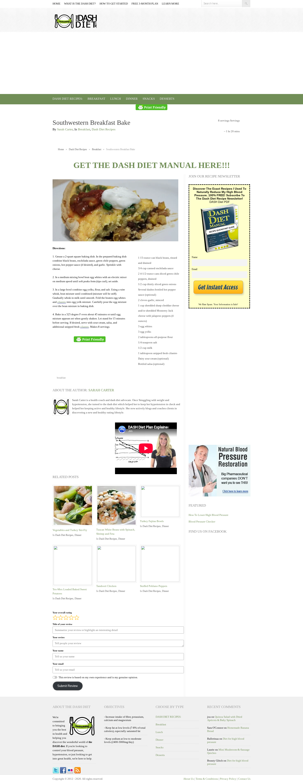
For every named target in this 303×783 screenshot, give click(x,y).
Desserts (167, 98)
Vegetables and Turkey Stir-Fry (70, 530)
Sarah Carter (65, 129)
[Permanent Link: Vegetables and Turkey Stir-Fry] (74, 526)
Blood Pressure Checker (202, 521)
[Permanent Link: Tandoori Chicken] (117, 580)
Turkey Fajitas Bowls (152, 521)
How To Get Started (114, 3)
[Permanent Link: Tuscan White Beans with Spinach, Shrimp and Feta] (117, 525)
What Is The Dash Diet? (80, 3)
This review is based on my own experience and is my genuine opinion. (98, 677)
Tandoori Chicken (106, 586)
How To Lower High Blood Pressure (208, 514)
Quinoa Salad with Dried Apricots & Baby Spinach (224, 718)
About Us (188, 778)
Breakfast (96, 98)
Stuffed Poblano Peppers (153, 586)
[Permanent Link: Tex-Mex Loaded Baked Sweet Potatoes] (74, 584)
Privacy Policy (228, 778)
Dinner (132, 98)
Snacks (149, 98)
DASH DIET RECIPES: (68, 98)
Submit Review (67, 686)
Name (194, 257)
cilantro (61, 301)
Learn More (170, 3)
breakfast (61, 377)
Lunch (115, 98)
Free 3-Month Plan (145, 3)
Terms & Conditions (207, 778)
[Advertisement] (151, 63)
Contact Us (244, 778)
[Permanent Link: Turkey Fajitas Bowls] (161, 516)
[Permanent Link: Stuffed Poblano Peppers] (161, 580)
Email (194, 269)
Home (56, 3)
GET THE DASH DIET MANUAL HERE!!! (151, 165)
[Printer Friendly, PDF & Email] (151, 107)
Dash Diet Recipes (103, 129)
